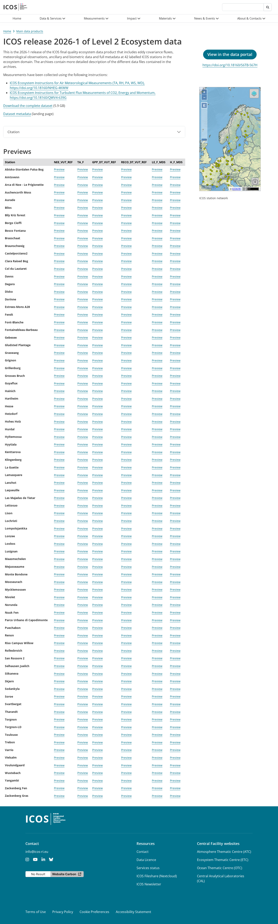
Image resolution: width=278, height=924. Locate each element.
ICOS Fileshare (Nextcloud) (157, 876)
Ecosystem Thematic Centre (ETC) (222, 860)
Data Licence (146, 860)
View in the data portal (229, 54)
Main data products (29, 31)
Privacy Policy (62, 912)
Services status (148, 868)
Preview (59, 169)
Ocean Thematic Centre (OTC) (219, 868)
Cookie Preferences (94, 912)
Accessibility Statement (133, 912)
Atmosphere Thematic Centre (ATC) (224, 851)
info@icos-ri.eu (36, 851)
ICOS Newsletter (149, 884)
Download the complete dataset (28, 105)
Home (7, 31)
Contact (143, 851)
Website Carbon (64, 874)
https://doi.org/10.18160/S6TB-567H (229, 65)
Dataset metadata (17, 114)
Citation (14, 132)
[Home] (15, 7)
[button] (52, 18)
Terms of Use (35, 912)
